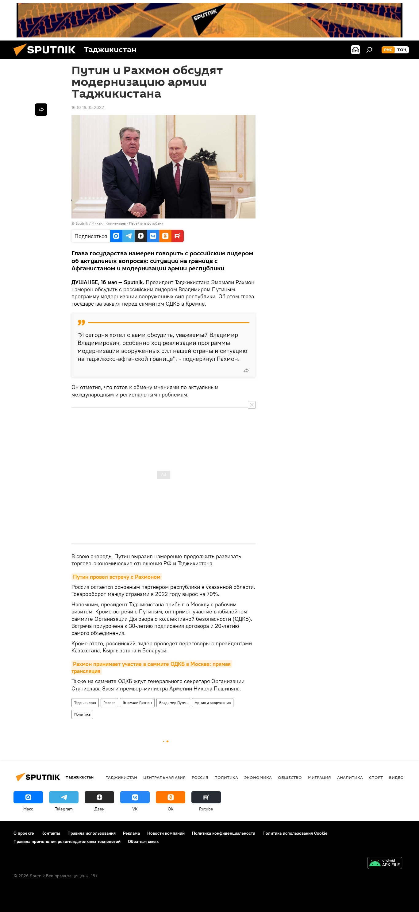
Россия (109, 702)
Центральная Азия (164, 777)
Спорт (376, 777)
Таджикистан (85, 702)
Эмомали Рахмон (137, 702)
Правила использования (91, 833)
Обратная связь (143, 841)
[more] (246, 370)
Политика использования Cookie (295, 833)
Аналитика (350, 777)
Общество (290, 777)
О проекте (23, 833)
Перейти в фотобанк (146, 223)
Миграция (319, 777)
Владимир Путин (173, 702)
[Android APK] (385, 864)
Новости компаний (166, 833)
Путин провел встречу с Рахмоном (116, 576)
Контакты (50, 833)
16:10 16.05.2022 (87, 107)
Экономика (258, 777)
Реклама (131, 833)
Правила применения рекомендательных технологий (67, 841)
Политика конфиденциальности (223, 833)
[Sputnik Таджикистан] (47, 57)
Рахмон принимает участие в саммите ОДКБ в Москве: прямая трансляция (151, 667)
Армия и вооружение (213, 702)
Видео (396, 777)
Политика (82, 714)
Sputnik (82, 223)
